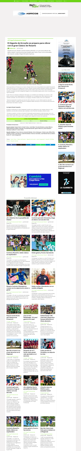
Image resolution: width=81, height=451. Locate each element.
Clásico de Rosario (21, 139)
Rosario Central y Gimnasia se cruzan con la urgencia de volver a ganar (18, 288)
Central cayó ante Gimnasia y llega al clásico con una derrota (43, 218)
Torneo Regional (50, 1)
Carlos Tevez (13, 139)
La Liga (17, 1)
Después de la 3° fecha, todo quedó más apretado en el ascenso (29, 353)
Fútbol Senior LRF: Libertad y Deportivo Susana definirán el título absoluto (47, 318)
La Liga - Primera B (27, 358)
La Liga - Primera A (11, 321)
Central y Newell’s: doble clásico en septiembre (13, 430)
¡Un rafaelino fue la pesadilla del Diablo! (30, 388)
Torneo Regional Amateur (12, 356)
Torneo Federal (25, 1)
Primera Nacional (33, 1)
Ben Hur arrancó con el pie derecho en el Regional (13, 352)
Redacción (12, 48)
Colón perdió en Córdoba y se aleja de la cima (47, 352)
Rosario (8, 141)
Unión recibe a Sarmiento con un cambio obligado (43, 287)
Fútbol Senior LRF (44, 323)
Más (65, 1)
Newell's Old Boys (49, 139)
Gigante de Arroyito (31, 139)
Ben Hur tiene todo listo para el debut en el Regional (47, 430)
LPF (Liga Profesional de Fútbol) (16, 40)
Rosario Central (14, 141)
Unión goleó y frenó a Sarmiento (43, 253)
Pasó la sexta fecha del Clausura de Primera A (13, 317)
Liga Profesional (42, 1)
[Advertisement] (40, 28)
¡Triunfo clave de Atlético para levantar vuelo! (46, 389)
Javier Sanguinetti (40, 139)
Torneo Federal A (27, 321)
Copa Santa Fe (59, 1)
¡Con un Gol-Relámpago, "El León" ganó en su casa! (30, 317)
